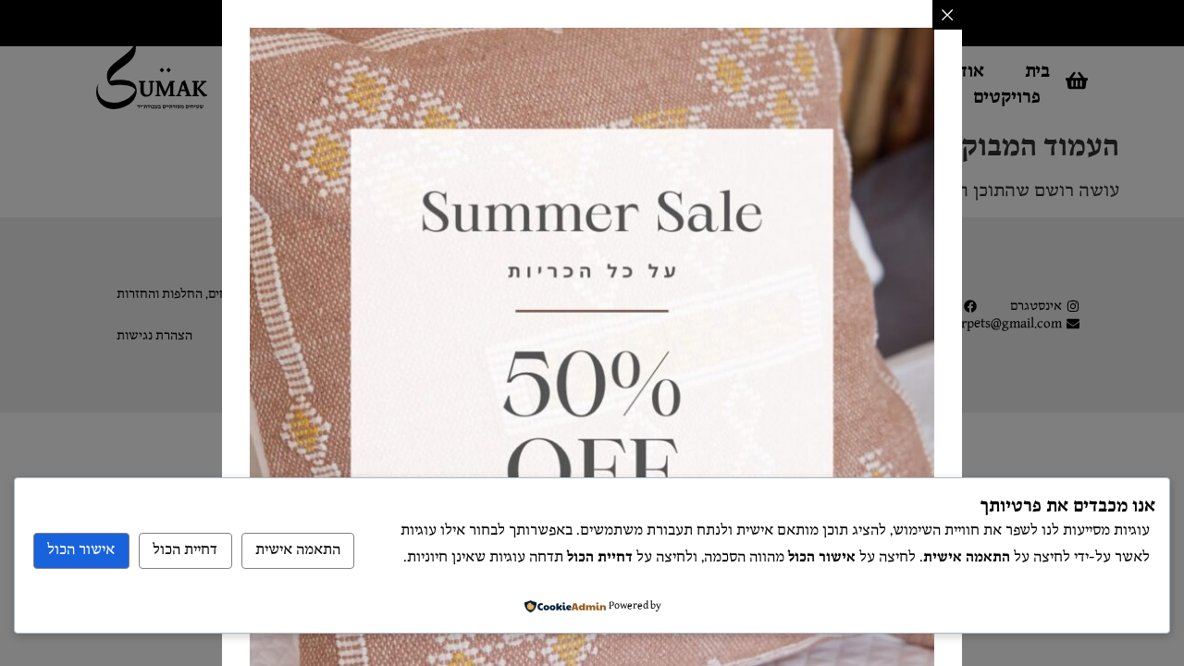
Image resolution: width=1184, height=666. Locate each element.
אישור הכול (81, 550)
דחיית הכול (185, 550)
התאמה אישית (297, 550)
